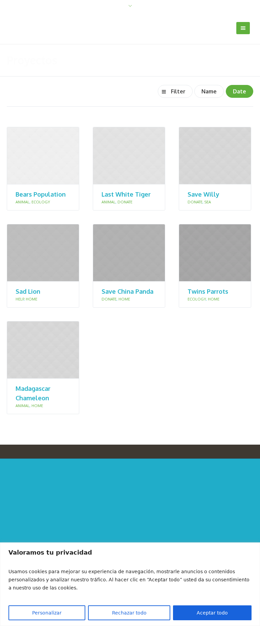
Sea (207, 202)
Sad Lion (28, 291)
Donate (124, 202)
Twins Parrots (208, 291)
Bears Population (41, 194)
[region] (130, 584)
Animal (22, 202)
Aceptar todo (212, 613)
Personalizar (47, 613)
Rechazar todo (129, 613)
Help (20, 299)
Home (31, 299)
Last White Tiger (126, 194)
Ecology (40, 202)
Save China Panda (127, 291)
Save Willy (203, 194)
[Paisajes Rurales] (130, 518)
